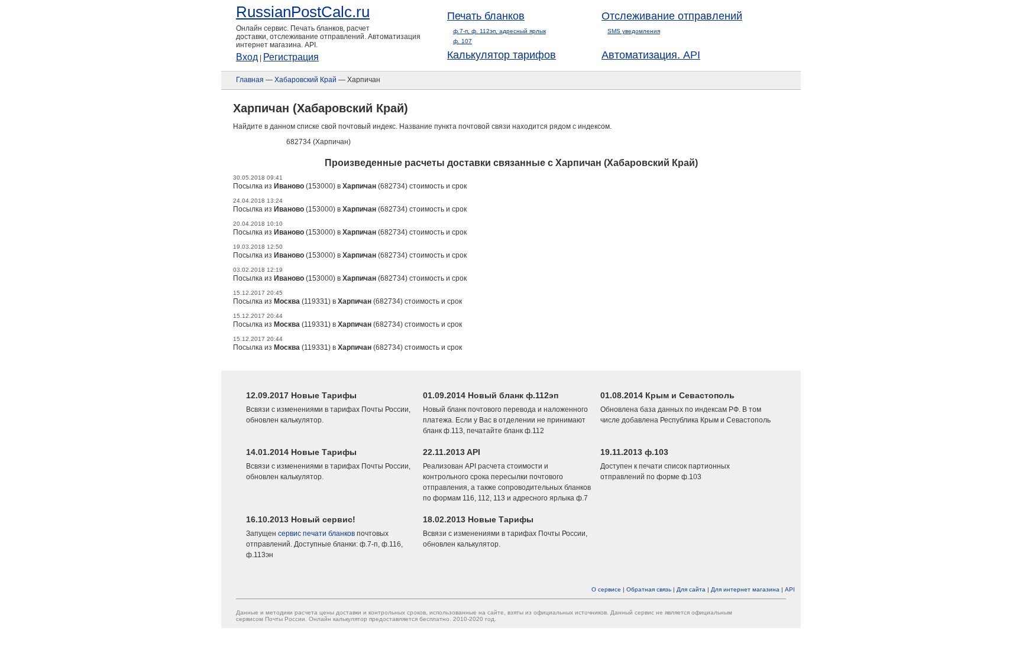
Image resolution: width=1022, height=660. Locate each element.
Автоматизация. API (650, 55)
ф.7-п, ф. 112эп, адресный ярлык (499, 31)
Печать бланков (486, 16)
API (790, 589)
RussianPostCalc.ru (303, 12)
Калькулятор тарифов (501, 55)
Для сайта (691, 589)
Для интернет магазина (745, 589)
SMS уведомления (633, 31)
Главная (250, 80)
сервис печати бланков (316, 533)
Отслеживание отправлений (671, 16)
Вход (247, 57)
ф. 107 (462, 41)
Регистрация (291, 57)
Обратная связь (648, 589)
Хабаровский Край (305, 80)
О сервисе (606, 589)
